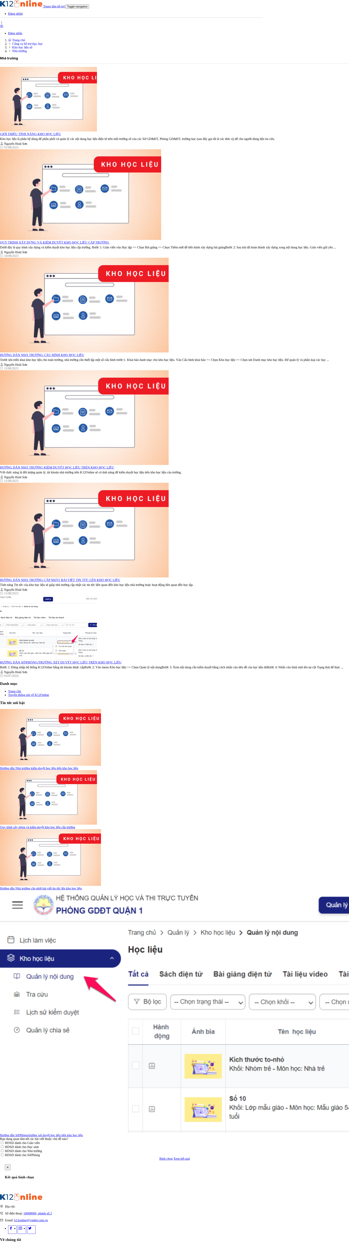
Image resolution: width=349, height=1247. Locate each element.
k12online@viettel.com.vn (31, 1220)
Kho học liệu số (22, 47)
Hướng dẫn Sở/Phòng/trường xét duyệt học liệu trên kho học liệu (61, 662)
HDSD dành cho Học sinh (22, 1147)
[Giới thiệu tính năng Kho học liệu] (48, 130)
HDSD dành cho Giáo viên (22, 1143)
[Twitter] (31, 1229)
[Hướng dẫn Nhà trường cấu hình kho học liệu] (84, 351)
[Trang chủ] (21, 1199)
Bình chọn (166, 1158)
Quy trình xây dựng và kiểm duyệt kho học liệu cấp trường (54, 242)
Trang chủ (18, 40)
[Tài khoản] (1, 26)
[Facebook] (12, 1229)
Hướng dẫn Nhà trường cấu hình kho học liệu (42, 355)
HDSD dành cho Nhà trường (23, 1151)
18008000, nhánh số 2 (37, 1213)
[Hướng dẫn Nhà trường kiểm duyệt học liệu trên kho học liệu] (84, 464)
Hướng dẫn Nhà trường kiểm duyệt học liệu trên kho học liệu (57, 467)
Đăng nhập (15, 13)
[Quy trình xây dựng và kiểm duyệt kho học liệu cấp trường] (80, 239)
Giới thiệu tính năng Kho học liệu (30, 134)
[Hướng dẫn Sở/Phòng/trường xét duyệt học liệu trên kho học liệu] (48, 658)
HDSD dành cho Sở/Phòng (22, 1155)
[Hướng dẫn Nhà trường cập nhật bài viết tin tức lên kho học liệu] (84, 576)
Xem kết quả (181, 1158)
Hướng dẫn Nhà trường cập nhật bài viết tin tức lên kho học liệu (60, 580)
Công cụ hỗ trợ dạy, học (27, 43)
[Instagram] (22, 1229)
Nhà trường (19, 51)
